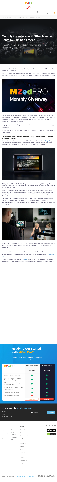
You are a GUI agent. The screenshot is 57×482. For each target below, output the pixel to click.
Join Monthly (32, 399)
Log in (47, 13)
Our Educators (15, 13)
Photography (23, 433)
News (26, 13)
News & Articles (8, 17)
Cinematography (24, 436)
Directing (22, 452)
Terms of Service (21, 476)
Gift (22, 13)
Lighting (22, 438)
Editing (22, 446)
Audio (21, 449)
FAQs (12, 425)
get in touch (25, 259)
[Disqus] (28, 284)
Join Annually (47, 399)
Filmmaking (23, 430)
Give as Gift (5, 434)
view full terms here (36, 359)
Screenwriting (23, 460)
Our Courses (6, 13)
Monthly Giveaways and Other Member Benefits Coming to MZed (26, 17)
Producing (22, 463)
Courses (4, 428)
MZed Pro (4, 425)
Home (3, 17)
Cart (53, 13)
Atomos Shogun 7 (45, 141)
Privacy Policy (30, 476)
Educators (4, 431)
